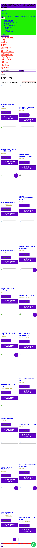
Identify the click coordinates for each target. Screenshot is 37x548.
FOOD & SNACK (5, 48)
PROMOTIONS (8, 21)
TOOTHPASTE (5, 65)
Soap (2, 61)
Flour (2, 45)
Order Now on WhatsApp (10, 117)
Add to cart (6, 112)
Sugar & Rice (5, 62)
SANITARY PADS (6, 59)
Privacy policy (8, 31)
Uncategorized (5, 67)
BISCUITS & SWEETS (10, 22)
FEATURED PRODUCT (7, 44)
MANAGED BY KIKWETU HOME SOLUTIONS (14, 543)
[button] (33, 544)
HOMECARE (8, 27)
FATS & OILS (4, 42)
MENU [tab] (2, 17)
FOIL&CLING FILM (9, 25)
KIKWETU (4, 13)
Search (21, 70)
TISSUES (6, 24)
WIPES (6, 28)
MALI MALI (4, 56)
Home (2, 74)
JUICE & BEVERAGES (7, 52)
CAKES (3, 39)
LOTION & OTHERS (7, 55)
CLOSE (3, 34)
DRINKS (3, 41)
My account (7, 30)
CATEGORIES (4, 36)
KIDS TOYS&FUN (6, 53)
